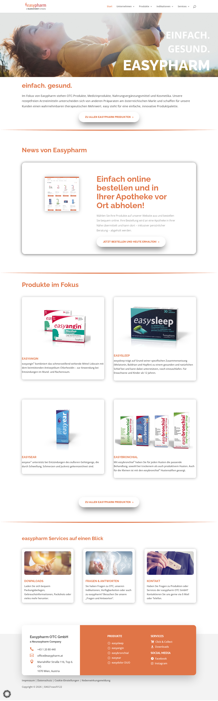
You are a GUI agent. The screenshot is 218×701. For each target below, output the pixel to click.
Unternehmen (124, 6)
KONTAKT (153, 581)
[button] (7, 694)
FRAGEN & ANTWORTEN (102, 581)
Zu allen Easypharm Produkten (108, 117)
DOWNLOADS (33, 581)
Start (109, 6)
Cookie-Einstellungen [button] (67, 680)
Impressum (28, 680)
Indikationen (163, 6)
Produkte (144, 6)
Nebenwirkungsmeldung (96, 680)
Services (182, 6)
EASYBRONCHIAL (126, 457)
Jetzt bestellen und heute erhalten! (130, 242)
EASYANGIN (30, 358)
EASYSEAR (29, 457)
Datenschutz (44, 680)
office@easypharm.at (50, 655)
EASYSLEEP (122, 355)
